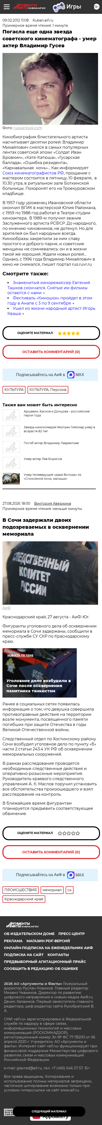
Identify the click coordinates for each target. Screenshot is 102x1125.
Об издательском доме (29, 934)
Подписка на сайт (24, 955)
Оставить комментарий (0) (51, 352)
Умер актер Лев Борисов (43, 459)
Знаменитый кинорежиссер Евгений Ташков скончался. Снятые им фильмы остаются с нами (48, 287)
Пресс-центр (71, 934)
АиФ (6, 608)
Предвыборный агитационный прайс (45, 961)
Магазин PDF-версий (48, 941)
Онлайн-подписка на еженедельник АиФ (48, 948)
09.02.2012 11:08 (15, 20)
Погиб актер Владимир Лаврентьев (51, 443)
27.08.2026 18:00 (16, 503)
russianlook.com (28, 128)
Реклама (13, 941)
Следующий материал (49, 1111)
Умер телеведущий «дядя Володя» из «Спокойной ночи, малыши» (52, 476)
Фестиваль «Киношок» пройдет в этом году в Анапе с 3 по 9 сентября (49, 301)
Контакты (58, 955)
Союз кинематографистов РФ (33, 173)
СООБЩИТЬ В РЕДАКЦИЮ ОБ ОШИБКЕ (41, 968)
